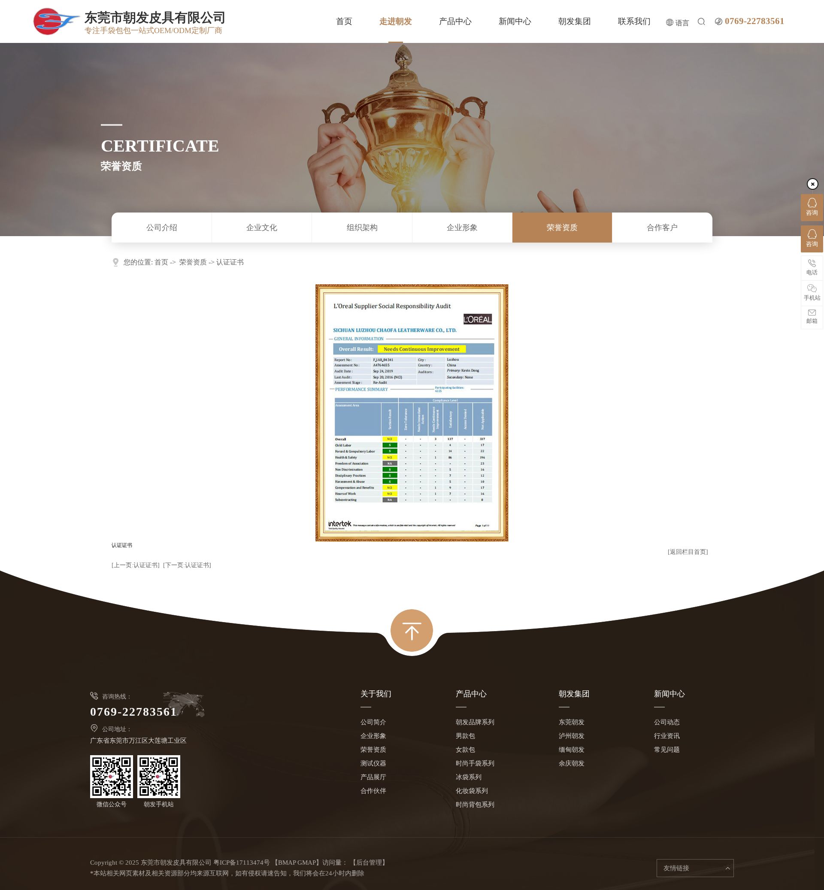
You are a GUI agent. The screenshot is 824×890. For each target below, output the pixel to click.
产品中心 (455, 21)
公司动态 (667, 722)
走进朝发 (395, 21)
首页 (344, 21)
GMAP (306, 862)
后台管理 (369, 862)
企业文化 (261, 227)
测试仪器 (373, 763)
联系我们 (634, 21)
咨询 (812, 213)
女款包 (465, 749)
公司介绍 (161, 227)
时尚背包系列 (475, 804)
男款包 (465, 735)
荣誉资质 (562, 227)
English (677, 59)
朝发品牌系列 (475, 722)
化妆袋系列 (472, 790)
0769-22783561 (755, 21)
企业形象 (462, 227)
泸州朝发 (572, 735)
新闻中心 (515, 21)
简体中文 (677, 42)
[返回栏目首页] (688, 552)
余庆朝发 (572, 763)
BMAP (287, 862)
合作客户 (662, 227)
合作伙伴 (373, 790)
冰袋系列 (469, 777)
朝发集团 (574, 21)
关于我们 (375, 694)
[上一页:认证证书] (136, 565)
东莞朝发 (572, 722)
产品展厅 (373, 777)
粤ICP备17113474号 (241, 862)
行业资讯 (667, 735)
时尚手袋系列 (475, 763)
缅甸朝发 (572, 749)
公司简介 (373, 722)
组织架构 (362, 227)
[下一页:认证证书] (187, 565)
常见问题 (667, 749)
